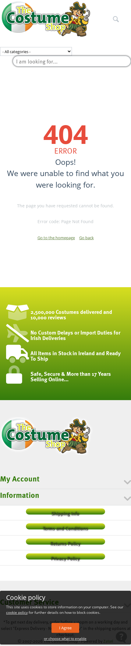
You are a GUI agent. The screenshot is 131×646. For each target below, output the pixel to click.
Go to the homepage (56, 237)
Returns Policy (65, 542)
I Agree (65, 628)
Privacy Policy (65, 557)
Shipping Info (65, 512)
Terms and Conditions (65, 527)
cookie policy (17, 612)
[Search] (126, 6)
